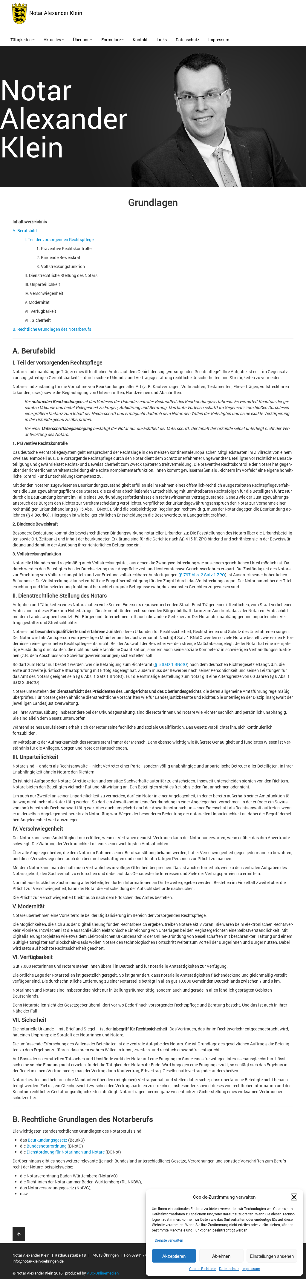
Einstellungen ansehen (272, 1256)
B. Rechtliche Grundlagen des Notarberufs (52, 329)
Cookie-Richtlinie (202, 1268)
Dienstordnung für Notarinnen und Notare (66, 1152)
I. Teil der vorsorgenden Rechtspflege (59, 239)
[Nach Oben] (19, 1234)
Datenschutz (229, 1268)
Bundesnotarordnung (47, 1146)
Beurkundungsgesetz (47, 1140)
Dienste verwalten (169, 1240)
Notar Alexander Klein (54, 12)
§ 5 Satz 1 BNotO (171, 664)
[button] (294, 1197)
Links (162, 39)
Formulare (111, 39)
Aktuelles (52, 39)
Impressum (251, 1268)
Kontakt (140, 39)
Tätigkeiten (21, 39)
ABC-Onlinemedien (103, 1273)
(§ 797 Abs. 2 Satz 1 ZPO (201, 575)
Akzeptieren (174, 1256)
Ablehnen (221, 1256)
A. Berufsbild (25, 230)
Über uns (81, 39)
